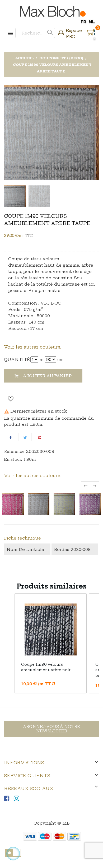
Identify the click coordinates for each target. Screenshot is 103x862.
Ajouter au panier (43, 376)
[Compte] (61, 33)
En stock (13, 459)
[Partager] (10, 437)
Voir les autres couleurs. (32, 347)
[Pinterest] (39, 437)
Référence (14, 451)
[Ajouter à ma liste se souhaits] (10, 398)
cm (60, 359)
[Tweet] (25, 437)
